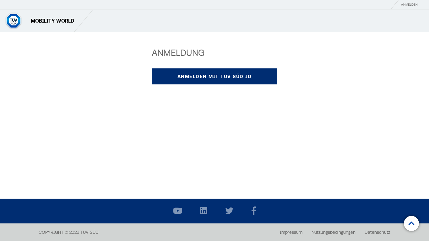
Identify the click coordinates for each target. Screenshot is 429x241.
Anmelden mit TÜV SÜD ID (214, 76)
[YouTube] (177, 211)
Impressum (291, 232)
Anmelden (409, 4)
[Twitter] (229, 211)
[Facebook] (253, 211)
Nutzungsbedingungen (334, 232)
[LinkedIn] (203, 211)
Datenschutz (377, 232)
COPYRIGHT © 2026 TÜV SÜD (69, 232)
